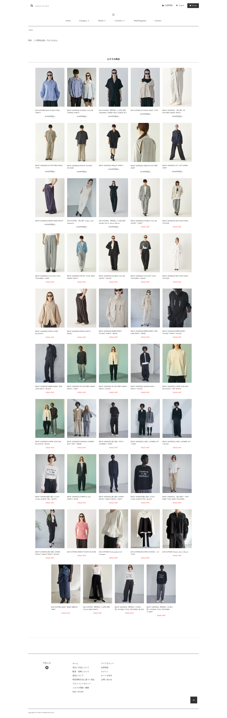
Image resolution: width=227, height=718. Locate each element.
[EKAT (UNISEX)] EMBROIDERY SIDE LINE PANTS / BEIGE (144, 332)
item (194, 6)
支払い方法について (81, 668)
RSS (74, 692)
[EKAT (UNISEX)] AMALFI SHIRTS (111, 165)
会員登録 (168, 5)
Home (68, 21)
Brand (100, 21)
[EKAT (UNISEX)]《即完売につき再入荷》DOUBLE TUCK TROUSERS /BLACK (129, 608)
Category (83, 21)
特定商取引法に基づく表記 (84, 680)
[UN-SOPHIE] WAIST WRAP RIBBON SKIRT (64, 608)
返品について (78, 676)
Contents (118, 21)
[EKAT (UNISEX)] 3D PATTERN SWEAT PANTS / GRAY (81, 388)
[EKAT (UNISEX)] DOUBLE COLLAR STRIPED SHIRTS (80, 112)
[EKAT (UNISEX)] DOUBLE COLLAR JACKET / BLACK (112, 277)
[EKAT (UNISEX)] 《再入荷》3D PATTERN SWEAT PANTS (173, 112)
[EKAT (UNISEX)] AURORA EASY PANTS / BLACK (142, 388)
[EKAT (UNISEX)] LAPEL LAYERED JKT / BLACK (176, 443)
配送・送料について (81, 672)
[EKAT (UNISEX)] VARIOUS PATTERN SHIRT (144, 167)
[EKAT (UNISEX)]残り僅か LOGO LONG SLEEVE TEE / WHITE (47, 498)
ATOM (80, 692)
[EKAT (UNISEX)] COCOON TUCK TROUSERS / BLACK (143, 277)
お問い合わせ (106, 680)
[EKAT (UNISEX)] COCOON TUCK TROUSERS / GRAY (47, 277)
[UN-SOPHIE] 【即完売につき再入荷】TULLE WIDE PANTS (96, 608)
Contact (158, 21)
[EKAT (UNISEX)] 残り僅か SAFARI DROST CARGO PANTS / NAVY (111, 498)
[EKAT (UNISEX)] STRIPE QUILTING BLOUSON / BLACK (48, 443)
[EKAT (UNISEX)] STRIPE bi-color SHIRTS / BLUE (79, 498)
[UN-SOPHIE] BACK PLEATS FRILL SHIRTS (47, 112)
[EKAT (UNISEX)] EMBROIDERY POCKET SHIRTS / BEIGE (110, 332)
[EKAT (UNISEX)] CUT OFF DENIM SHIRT (175, 167)
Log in (181, 5)
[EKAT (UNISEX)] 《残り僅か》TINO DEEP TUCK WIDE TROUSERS (175, 498)
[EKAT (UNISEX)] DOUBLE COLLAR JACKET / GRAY (144, 222)
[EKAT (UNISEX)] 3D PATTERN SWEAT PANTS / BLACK (113, 388)
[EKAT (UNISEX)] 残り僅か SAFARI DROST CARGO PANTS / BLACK (47, 553)
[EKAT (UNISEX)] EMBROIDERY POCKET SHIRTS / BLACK (173, 332)
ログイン (104, 672)
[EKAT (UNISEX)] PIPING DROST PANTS (79, 333)
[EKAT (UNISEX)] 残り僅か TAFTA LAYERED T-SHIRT (111, 443)
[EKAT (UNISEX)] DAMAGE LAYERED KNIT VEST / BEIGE (80, 443)
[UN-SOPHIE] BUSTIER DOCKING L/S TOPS (145, 553)
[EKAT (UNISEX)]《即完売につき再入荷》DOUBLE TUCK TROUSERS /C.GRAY (160, 609)
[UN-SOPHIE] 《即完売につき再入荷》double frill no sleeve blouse (112, 222)
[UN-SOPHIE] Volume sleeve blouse (175, 552)
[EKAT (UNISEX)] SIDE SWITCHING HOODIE (175, 222)
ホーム (75, 664)
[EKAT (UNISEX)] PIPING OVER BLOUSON (46, 333)
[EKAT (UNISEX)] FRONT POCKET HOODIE (79, 167)
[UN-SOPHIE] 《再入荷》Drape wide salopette (80, 222)
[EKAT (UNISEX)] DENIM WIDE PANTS (49, 221)
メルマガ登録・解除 (81, 688)
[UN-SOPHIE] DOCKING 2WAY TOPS (144, 110)
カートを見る (106, 676)
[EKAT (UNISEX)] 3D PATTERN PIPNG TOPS (49, 167)
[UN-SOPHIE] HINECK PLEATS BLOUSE (81, 552)
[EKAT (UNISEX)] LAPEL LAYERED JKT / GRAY (145, 443)
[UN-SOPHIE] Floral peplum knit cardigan (110, 553)
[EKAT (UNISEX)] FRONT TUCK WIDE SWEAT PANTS (81, 277)
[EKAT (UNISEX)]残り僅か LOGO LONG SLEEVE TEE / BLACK (143, 498)
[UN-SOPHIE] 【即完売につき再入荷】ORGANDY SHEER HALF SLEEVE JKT (113, 112)
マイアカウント (107, 664)
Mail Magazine (140, 21)
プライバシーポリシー (82, 684)
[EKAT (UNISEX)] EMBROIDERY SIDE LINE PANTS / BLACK (48, 388)
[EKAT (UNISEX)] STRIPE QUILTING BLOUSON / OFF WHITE (175, 388)
